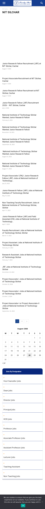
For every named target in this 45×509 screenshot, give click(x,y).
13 (24, 346)
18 (12, 351)
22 (35, 351)
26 (18, 355)
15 (35, 346)
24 (5, 355)
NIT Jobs (5, 9)
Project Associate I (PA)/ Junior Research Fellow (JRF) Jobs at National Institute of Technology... (20, 178)
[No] (42, 502)
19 (18, 351)
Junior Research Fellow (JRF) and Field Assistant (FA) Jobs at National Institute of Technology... (20, 219)
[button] (4, 3)
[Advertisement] (22, 39)
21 (29, 351)
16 (40, 346)
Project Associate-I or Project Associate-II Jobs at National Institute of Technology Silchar (20, 305)
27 (24, 355)
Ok (23, 505)
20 (24, 351)
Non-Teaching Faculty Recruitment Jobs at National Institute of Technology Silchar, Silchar (20, 205)
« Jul (3, 363)
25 (12, 355)
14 (29, 346)
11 (12, 346)
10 (5, 346)
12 (18, 346)
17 (5, 351)
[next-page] (27, 321)
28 (29, 355)
